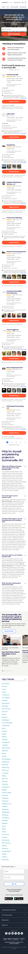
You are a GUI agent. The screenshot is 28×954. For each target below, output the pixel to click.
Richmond (5, 848)
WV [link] (8, 7)
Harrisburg (5, 809)
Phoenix (4, 686)
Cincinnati (5, 795)
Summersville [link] (14, 7)
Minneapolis (5, 762)
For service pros (7, 915)
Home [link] (3, 7)
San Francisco (6, 709)
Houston (4, 837)
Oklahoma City (6, 804)
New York (5, 778)
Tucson (4, 689)
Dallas (4, 829)
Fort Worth (5, 834)
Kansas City (5, 767)
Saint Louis (5, 770)
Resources (5, 920)
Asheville (5, 781)
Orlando (4, 731)
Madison (4, 857)
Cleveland (5, 798)
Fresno (4, 692)
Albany (4, 776)
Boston (4, 753)
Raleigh (4, 790)
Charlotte (5, 784)
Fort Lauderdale (7, 723)
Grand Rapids (6, 759)
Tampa (4, 734)
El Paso (4, 832)
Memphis (5, 820)
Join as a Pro (17, 2)
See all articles (8, 631)
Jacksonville (5, 725)
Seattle (4, 854)
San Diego (5, 706)
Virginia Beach (6, 851)
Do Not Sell (15, 939)
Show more (23, 98)
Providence (5, 818)
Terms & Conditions (14, 943)
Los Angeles (6, 697)
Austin (4, 826)
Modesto (5, 700)
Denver (4, 714)
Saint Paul (5, 765)
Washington (5, 720)
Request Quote (14, 101)
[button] (4, 166)
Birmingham (6, 683)
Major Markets (8, 679)
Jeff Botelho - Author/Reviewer (10, 647)
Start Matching (14, 34)
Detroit (4, 756)
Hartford (4, 717)
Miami (4, 728)
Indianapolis (5, 742)
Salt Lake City (6, 843)
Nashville (4, 823)
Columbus (5, 801)
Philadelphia (6, 812)
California (9, 939)
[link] (14, 80)
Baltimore (5, 751)
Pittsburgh (5, 815)
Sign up (14, 884)
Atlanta (4, 737)
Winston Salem (6, 792)
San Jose (4, 711)
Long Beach (5, 695)
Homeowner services (9, 910)
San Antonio (6, 840)
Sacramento (6, 703)
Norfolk (4, 846)
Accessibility (22, 939)
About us (5, 925)
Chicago (4, 739)
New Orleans (6, 748)
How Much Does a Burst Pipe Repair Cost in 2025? (10, 654)
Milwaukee (5, 859)
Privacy (5, 939)
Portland (4, 806)
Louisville (5, 745)
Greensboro (6, 787)
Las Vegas (5, 773)
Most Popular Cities (8, 866)
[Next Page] (25, 442)
